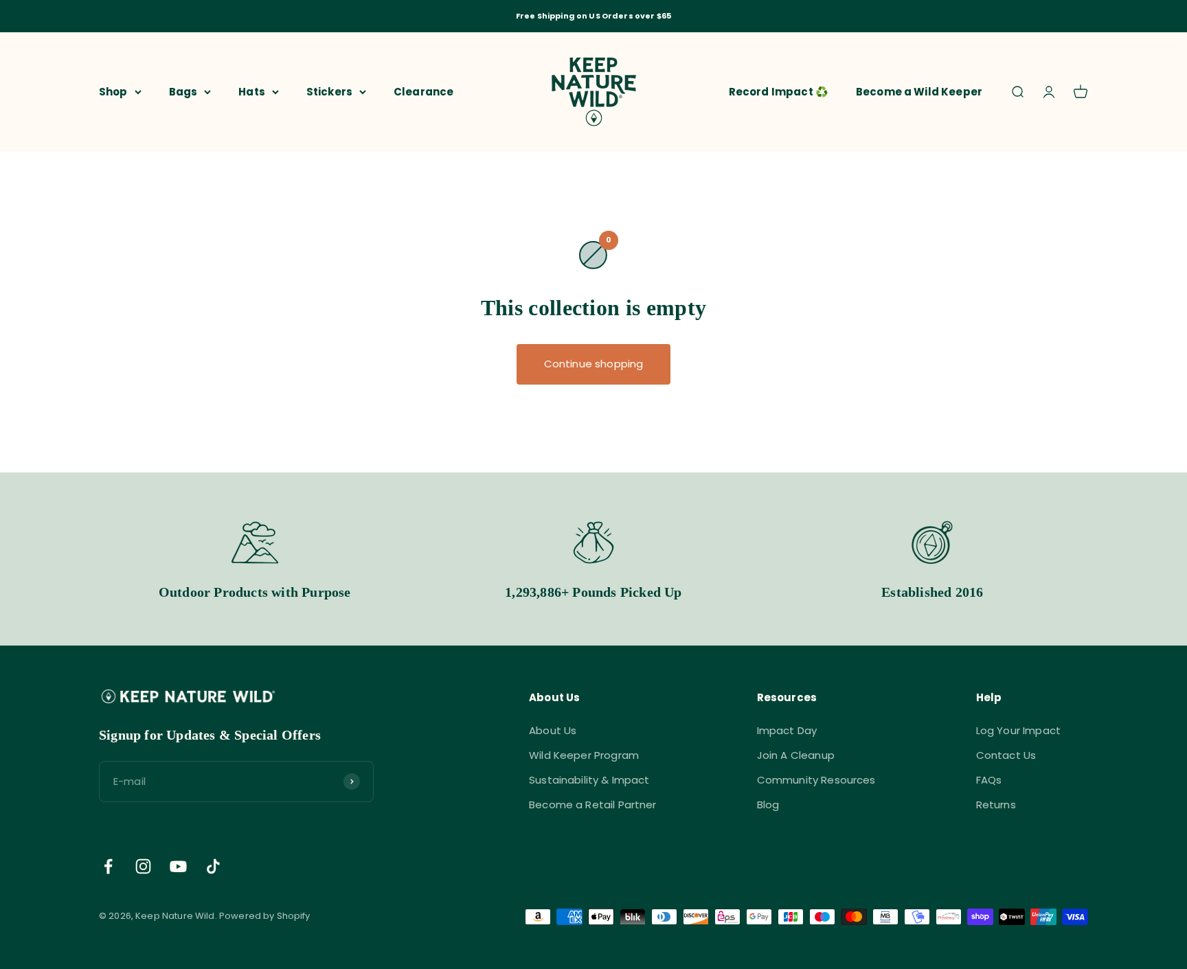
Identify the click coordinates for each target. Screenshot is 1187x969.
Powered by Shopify (264, 915)
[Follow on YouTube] (178, 866)
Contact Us (1006, 755)
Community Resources (816, 780)
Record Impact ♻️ (778, 91)
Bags (183, 91)
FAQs (989, 780)
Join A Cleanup (796, 755)
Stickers (329, 91)
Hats (251, 91)
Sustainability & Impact (589, 780)
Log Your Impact (1018, 730)
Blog (768, 804)
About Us (552, 730)
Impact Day (787, 730)
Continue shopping (594, 363)
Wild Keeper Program (584, 755)
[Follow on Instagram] (143, 866)
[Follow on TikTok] (213, 866)
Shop (113, 91)
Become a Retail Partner (592, 804)
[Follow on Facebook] (108, 866)
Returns (996, 804)
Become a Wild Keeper (919, 91)
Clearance (423, 91)
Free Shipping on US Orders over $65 (593, 15)
